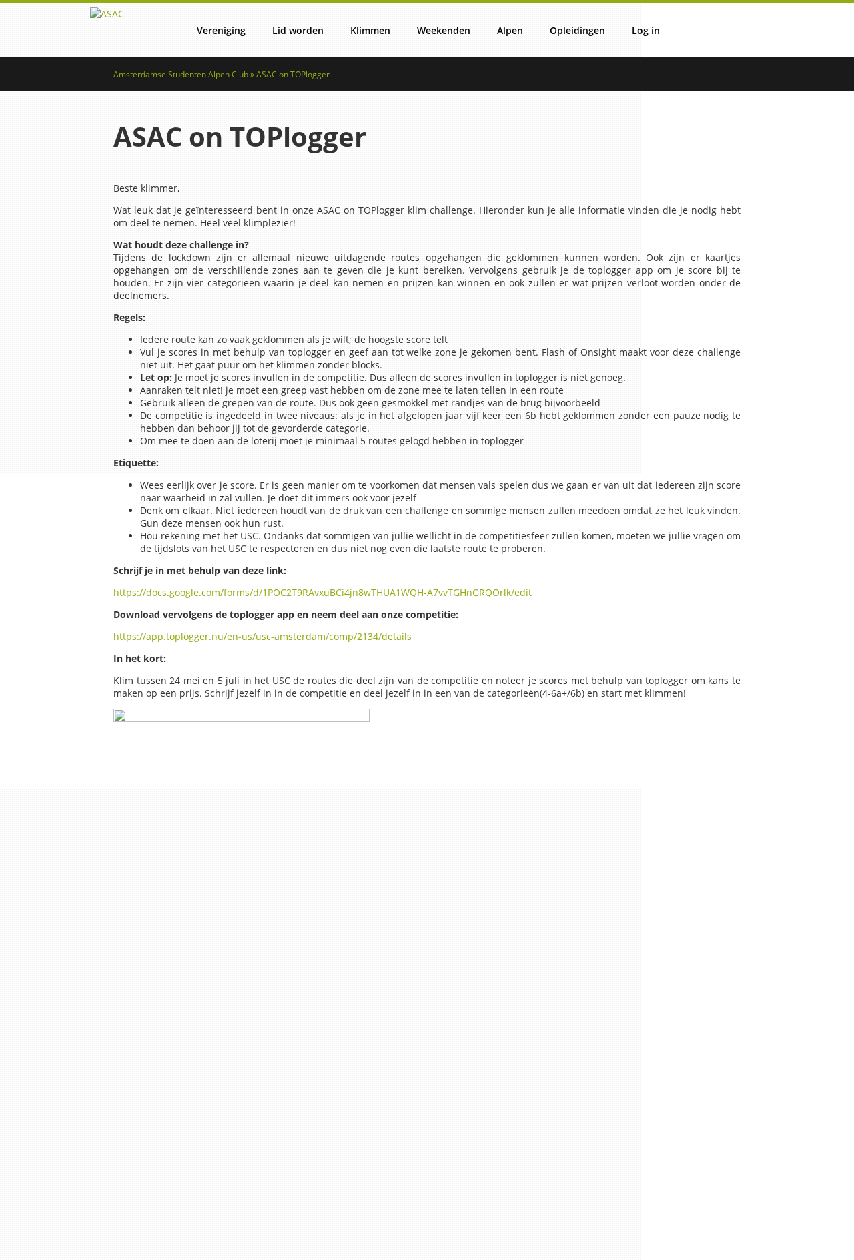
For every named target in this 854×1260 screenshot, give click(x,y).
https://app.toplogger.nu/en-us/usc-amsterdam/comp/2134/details (262, 636)
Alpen (510, 30)
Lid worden (298, 30)
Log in (646, 30)
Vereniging (221, 30)
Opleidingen (577, 30)
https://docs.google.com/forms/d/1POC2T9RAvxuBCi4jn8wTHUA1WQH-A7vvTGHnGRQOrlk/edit (322, 592)
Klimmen (370, 30)
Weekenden (443, 30)
